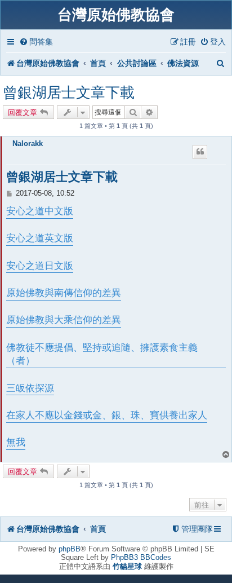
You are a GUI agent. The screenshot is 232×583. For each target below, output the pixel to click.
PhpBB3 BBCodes (141, 557)
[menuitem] (36, 42)
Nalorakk (27, 143)
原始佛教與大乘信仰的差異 (63, 320)
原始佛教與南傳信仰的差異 (63, 293)
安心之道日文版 (39, 265)
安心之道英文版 (39, 238)
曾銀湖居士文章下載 (69, 92)
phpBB (70, 549)
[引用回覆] (200, 151)
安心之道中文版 (39, 211)
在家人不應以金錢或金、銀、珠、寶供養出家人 (106, 415)
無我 (15, 442)
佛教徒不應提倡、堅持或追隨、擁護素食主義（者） (102, 354)
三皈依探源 (30, 388)
